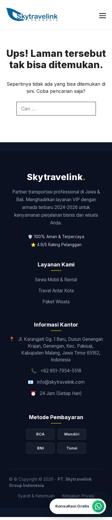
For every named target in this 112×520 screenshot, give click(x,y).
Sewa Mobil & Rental (56, 279)
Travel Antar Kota (56, 290)
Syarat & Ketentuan (36, 496)
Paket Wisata (56, 301)
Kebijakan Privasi (78, 496)
